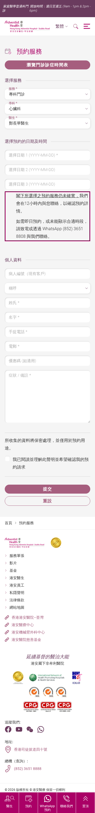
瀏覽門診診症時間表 (47, 64)
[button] (61, 26)
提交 (47, 488)
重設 (47, 500)
